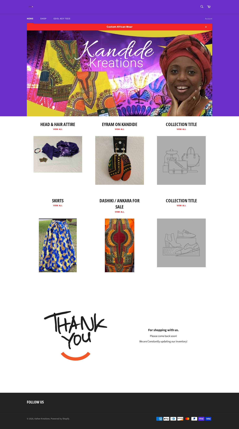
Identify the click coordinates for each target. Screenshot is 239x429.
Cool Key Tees (61, 18)
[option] (119, 73)
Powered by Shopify (60, 418)
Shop (43, 18)
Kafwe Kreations (42, 418)
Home (30, 18)
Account (208, 18)
